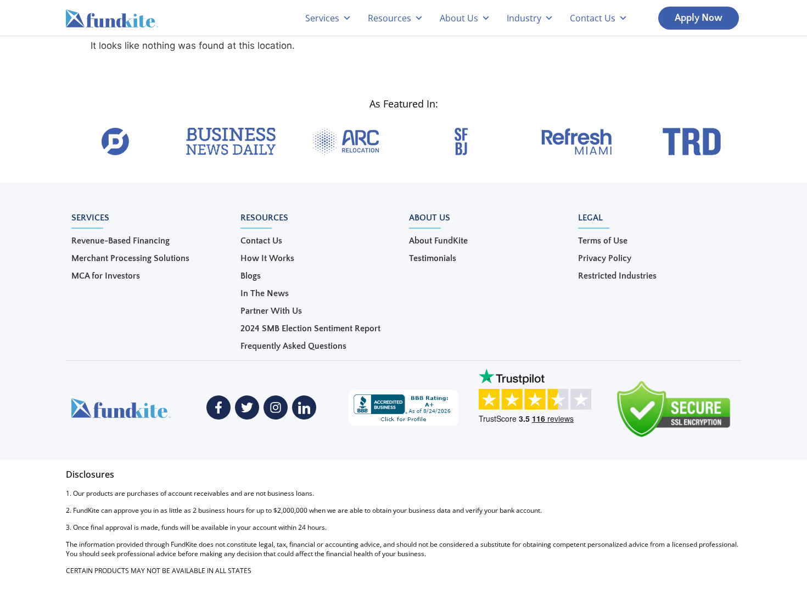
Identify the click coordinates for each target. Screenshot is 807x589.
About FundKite (438, 241)
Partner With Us (271, 311)
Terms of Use (602, 241)
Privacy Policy (604, 258)
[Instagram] (276, 407)
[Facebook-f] (218, 407)
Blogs (250, 276)
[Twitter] (247, 407)
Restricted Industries (617, 276)
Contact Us (261, 241)
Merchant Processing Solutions (130, 258)
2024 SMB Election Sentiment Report (310, 328)
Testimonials (432, 258)
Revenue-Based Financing (120, 241)
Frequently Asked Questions (293, 346)
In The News (264, 293)
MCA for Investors (105, 276)
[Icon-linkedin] (304, 407)
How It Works (267, 258)
